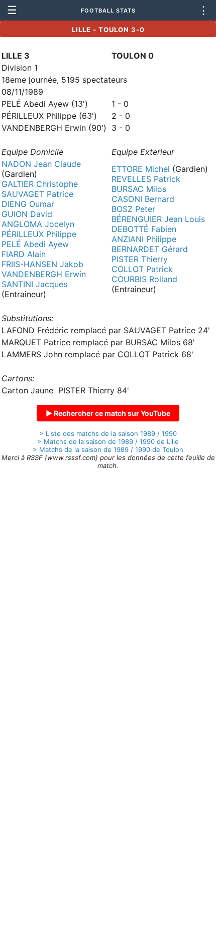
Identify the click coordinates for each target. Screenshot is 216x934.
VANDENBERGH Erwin (44, 274)
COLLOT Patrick (142, 269)
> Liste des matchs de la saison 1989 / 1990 (108, 433)
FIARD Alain (24, 254)
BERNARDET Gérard (150, 249)
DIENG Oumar (28, 204)
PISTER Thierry (140, 259)
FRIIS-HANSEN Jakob (42, 264)
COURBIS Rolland (144, 279)
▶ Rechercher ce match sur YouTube (108, 413)
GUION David (27, 214)
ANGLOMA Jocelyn (38, 224)
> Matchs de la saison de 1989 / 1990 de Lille (108, 441)
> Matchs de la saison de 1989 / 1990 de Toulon (108, 449)
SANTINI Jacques (34, 284)
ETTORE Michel (141, 169)
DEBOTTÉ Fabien (144, 229)
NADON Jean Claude (41, 164)
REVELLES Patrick (146, 179)
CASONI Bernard (143, 199)
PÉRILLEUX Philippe (39, 234)
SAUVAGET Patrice (37, 194)
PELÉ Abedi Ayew (35, 244)
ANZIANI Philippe (144, 239)
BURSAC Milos (139, 189)
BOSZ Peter (133, 209)
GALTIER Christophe (40, 184)
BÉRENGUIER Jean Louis (158, 219)
